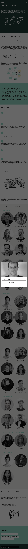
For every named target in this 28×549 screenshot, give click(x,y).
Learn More (7, 547)
